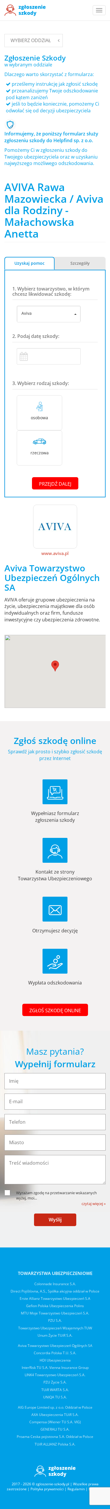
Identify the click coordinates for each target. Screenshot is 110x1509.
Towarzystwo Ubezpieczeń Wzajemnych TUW (55, 1328)
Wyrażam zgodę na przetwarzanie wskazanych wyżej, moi (56, 1195)
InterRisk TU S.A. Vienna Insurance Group (55, 1367)
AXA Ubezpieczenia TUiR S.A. (55, 1414)
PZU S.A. (55, 1320)
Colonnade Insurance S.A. (55, 1283)
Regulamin (76, 1488)
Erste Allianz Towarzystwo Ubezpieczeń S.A (55, 1298)
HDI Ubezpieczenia (55, 1360)
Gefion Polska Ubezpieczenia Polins (55, 1305)
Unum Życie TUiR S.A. (55, 1335)
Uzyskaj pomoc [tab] (29, 263)
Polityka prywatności (47, 1488)
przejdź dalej (55, 484)
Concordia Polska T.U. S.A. (55, 1352)
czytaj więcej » (94, 1203)
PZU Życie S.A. (55, 1382)
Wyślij (55, 1219)
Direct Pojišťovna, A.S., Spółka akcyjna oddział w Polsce (55, 1291)
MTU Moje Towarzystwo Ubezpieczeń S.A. (55, 1313)
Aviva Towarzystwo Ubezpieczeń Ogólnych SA (55, 1345)
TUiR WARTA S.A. (55, 1389)
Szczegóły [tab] (80, 263)
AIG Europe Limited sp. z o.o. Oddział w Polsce (55, 1407)
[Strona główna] (25, 10)
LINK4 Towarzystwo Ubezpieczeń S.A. (55, 1374)
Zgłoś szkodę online (55, 1010)
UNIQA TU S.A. (55, 1397)
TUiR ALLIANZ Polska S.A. (55, 1444)
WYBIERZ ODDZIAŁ (31, 40)
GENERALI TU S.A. (55, 1429)
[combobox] (48, 314)
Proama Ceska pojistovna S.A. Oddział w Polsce (55, 1436)
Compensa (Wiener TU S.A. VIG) (55, 1421)
